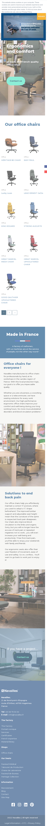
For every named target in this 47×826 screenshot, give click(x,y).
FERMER (41, 16)
